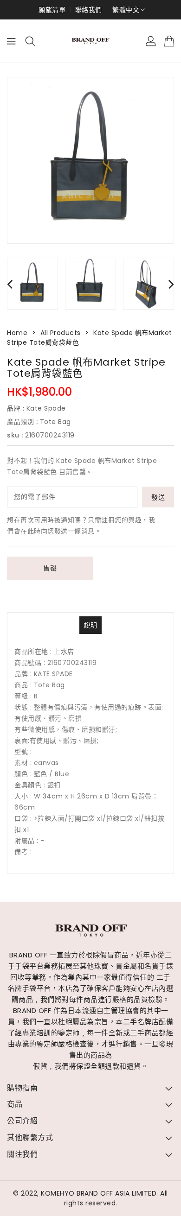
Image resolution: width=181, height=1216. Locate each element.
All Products (60, 332)
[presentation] (10, 284)
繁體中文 (125, 9)
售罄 (50, 568)
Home (17, 332)
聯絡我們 (88, 9)
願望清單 (52, 9)
